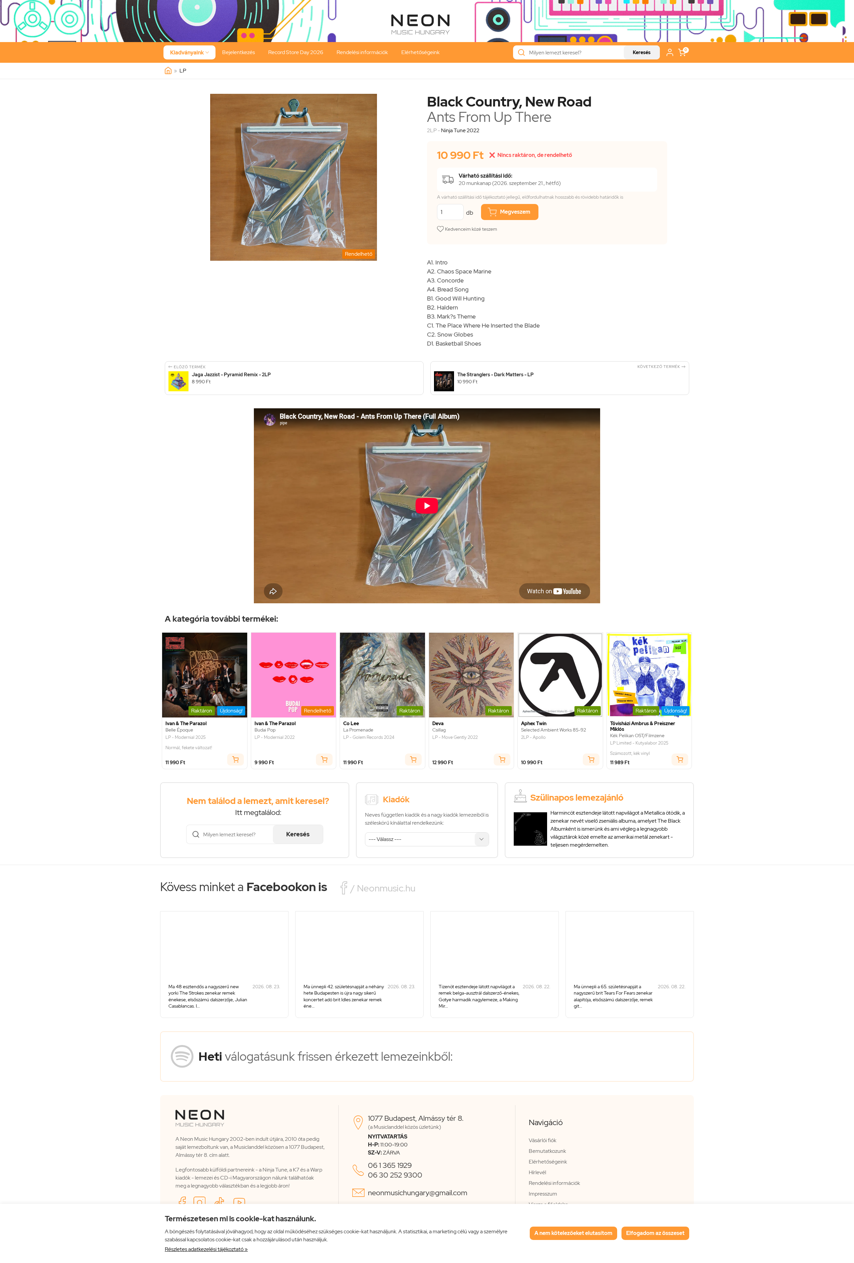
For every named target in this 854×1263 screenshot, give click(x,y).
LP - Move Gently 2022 (455, 737)
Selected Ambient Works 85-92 (553, 730)
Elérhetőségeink (420, 52)
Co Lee (351, 723)
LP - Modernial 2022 (275, 737)
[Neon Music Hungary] (168, 70)
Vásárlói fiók (542, 1140)
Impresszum (543, 1193)
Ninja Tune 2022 (460, 130)
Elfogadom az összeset (655, 1233)
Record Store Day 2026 (295, 52)
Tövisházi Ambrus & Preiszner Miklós (642, 726)
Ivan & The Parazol (185, 723)
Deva (438, 723)
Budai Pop (265, 730)
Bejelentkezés (238, 52)
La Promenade (358, 730)
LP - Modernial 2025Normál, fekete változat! (188, 743)
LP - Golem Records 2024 (368, 737)
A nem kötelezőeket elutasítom (573, 1233)
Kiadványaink (189, 52)
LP (182, 70)
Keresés (642, 52)
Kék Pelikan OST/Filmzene (637, 736)
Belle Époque (179, 730)
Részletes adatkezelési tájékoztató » (206, 1249)
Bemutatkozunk (547, 1150)
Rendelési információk (362, 52)
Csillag (439, 730)
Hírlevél (537, 1172)
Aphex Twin (533, 723)
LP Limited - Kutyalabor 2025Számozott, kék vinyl (639, 748)
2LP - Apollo (533, 737)
